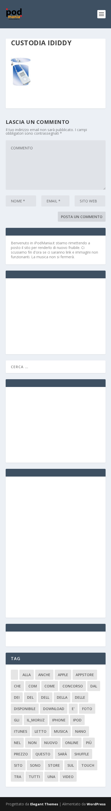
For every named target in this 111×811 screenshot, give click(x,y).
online (71, 742)
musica (61, 731)
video (68, 776)
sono (35, 765)
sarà (62, 754)
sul (70, 765)
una (51, 776)
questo (42, 754)
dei (17, 697)
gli (16, 720)
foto (87, 708)
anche (44, 674)
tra (17, 776)
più (89, 742)
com (32, 686)
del (30, 697)
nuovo (51, 742)
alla (26, 674)
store (54, 765)
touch (87, 765)
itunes (20, 731)
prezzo (21, 754)
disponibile (25, 708)
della (62, 697)
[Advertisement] (49, 315)
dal (93, 686)
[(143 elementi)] (14, 675)
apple (63, 674)
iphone (59, 720)
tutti (34, 776)
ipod (77, 720)
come (49, 686)
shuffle (81, 754)
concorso (72, 686)
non (32, 742)
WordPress (96, 804)
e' (73, 708)
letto (40, 731)
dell (45, 697)
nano (80, 731)
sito (18, 765)
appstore (85, 674)
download (53, 708)
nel (17, 742)
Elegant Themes (44, 804)
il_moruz (36, 720)
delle (80, 697)
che (17, 686)
